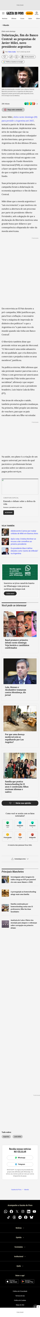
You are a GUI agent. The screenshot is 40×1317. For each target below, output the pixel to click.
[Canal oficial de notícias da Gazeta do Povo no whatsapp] (5, 1211)
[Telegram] (20, 1217)
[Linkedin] (28, 1211)
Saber (30, 18)
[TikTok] (8, 1217)
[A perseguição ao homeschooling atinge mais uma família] (5, 893)
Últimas (13, 18)
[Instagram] (23, 1211)
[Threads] (14, 1217)
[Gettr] (25, 1217)
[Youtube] (34, 1211)
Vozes (22, 18)
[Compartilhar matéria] (11, 56)
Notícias (4, 18)
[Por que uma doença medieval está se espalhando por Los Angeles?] (20, 718)
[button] (20, 860)
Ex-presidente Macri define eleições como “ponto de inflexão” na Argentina (24, 550)
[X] (17, 1211)
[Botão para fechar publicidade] (38, 1307)
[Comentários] (5, 56)
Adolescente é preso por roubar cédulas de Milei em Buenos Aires (24, 532)
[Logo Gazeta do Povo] (15, 13)
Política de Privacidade (20, 1291)
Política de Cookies (20, 1300)
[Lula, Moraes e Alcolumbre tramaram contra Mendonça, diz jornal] (20, 671)
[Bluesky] (31, 1217)
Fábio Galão (12, 52)
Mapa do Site (20, 1305)
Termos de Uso (20, 1296)
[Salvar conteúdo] (16, 56)
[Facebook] (11, 1211)
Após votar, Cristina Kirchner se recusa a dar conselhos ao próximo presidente (23, 541)
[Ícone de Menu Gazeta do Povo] (3, 13)
